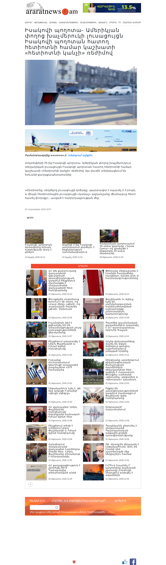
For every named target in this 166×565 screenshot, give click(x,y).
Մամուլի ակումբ (132, 22)
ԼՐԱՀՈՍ (83, 266)
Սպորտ (112, 22)
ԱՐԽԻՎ (120, 500)
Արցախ (53, 22)
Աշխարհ (102, 22)
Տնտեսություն (88, 22)
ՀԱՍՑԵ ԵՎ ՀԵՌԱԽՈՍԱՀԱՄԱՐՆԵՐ (79, 500)
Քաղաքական (40, 22)
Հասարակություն (68, 22)
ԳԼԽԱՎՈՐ (38, 500)
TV (119, 22)
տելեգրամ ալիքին (79, 155)
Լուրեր (28, 22)
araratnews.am (94, 529)
